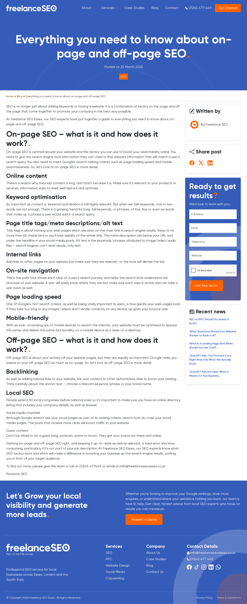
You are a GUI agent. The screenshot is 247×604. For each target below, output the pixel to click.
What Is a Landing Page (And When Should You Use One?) (211, 345)
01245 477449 (90, 466)
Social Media (115, 572)
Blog (19, 96)
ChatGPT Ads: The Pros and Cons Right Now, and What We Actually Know (210, 359)
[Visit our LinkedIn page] (212, 567)
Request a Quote (144, 519)
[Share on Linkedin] (211, 162)
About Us (153, 553)
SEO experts (59, 119)
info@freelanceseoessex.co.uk (142, 466)
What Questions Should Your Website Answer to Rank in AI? (212, 333)
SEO (123, 76)
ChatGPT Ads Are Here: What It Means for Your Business (209, 373)
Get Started (228, 8)
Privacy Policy (204, 597)
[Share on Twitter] (201, 162)
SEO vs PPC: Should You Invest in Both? (209, 321)
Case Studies (156, 559)
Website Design (118, 565)
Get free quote (206, 285)
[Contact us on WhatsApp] (218, 567)
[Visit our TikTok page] (197, 567)
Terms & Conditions (229, 597)
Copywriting (115, 578)
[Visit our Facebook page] (190, 567)
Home (9, 96)
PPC (109, 559)
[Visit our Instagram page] (205, 567)
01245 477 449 (200, 8)
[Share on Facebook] (192, 162)
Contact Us (154, 572)
